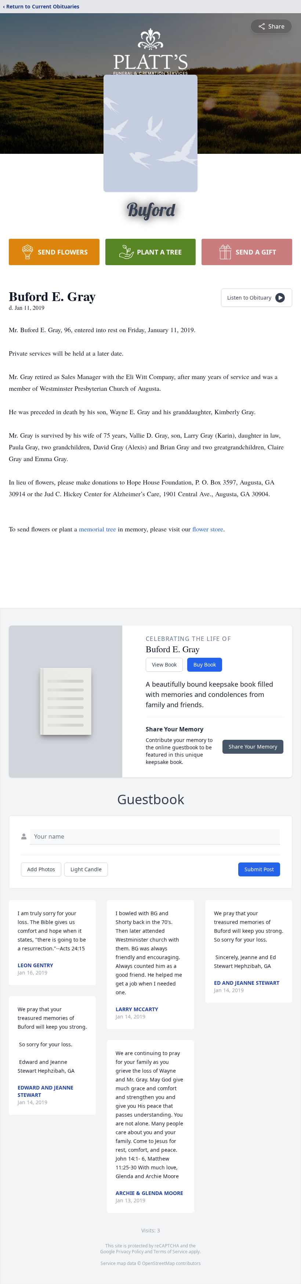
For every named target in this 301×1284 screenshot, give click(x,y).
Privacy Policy (130, 1251)
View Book (164, 664)
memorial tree (97, 528)
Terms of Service (170, 1251)
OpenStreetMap (158, 1263)
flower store (207, 528)
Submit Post (259, 869)
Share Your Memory (253, 746)
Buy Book (204, 664)
